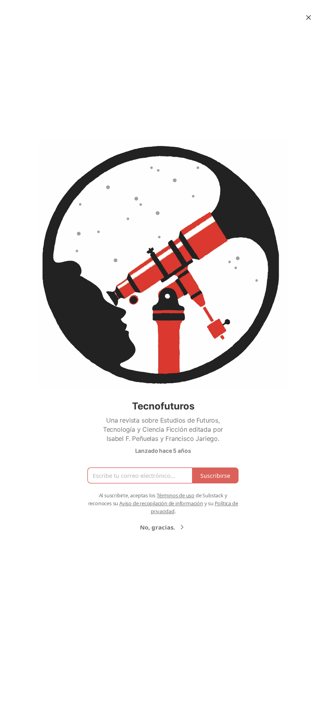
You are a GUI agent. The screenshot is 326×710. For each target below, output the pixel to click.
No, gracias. (157, 527)
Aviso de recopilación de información (161, 503)
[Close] (308, 17)
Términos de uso (175, 495)
